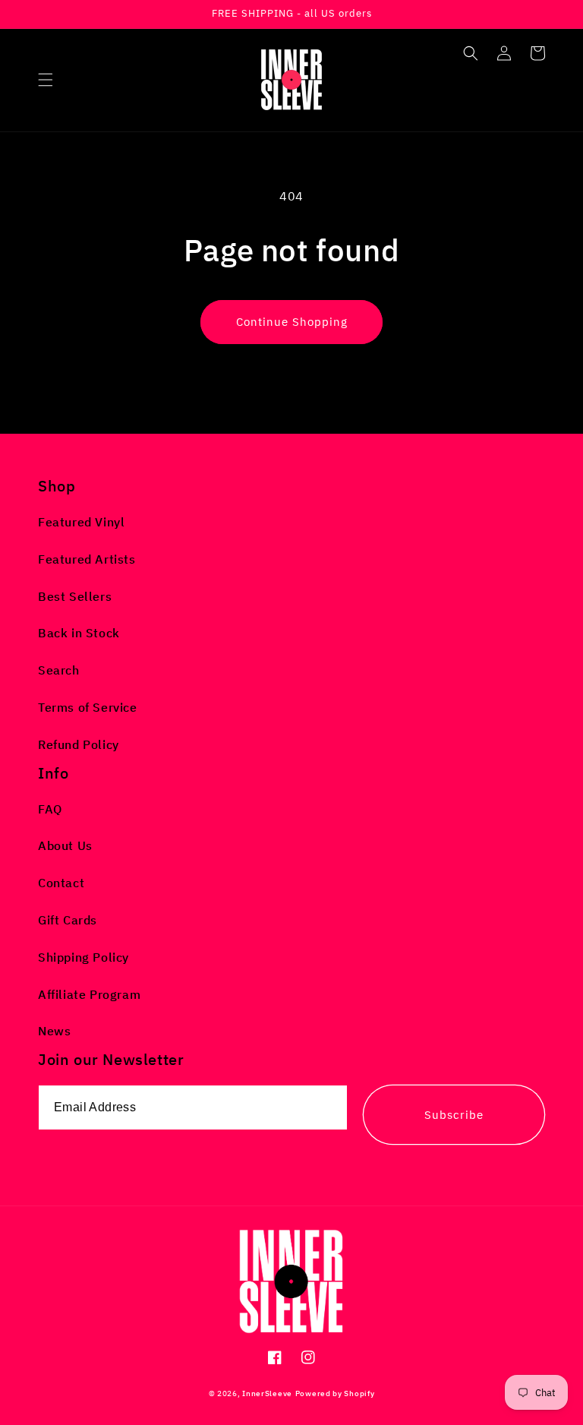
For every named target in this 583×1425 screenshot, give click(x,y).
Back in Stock (79, 632)
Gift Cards (67, 919)
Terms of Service (87, 707)
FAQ (50, 809)
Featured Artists (87, 559)
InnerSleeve (267, 1393)
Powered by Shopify (335, 1393)
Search (59, 670)
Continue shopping (292, 321)
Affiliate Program (89, 994)
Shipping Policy (83, 957)
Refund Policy (78, 744)
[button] (45, 79)
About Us (65, 845)
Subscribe (454, 1114)
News (54, 1030)
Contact (61, 882)
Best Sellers (75, 596)
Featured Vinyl (81, 521)
